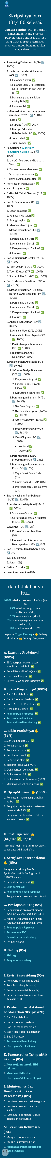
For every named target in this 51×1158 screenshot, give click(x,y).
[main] (25, 32)
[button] (5, 1152)
